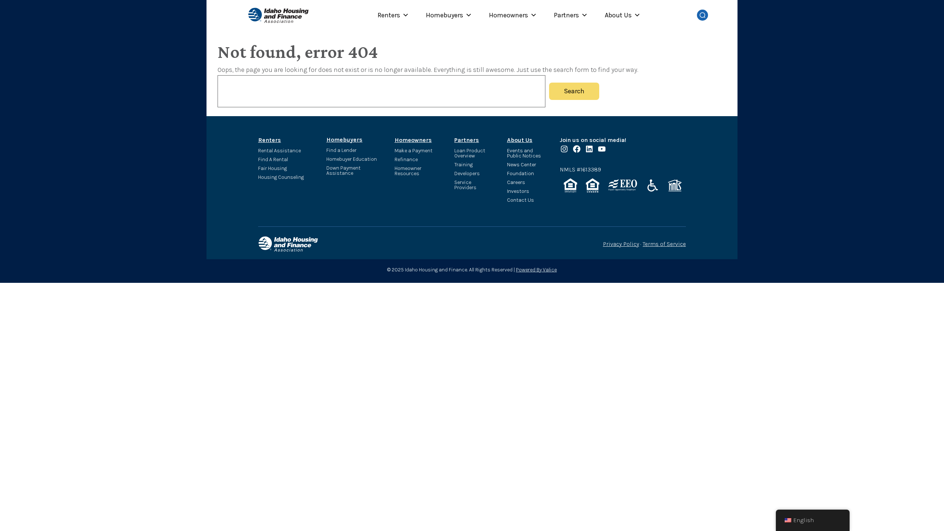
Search (574, 91)
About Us (618, 15)
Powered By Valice (536, 270)
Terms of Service (664, 243)
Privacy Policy (621, 243)
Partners (566, 15)
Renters (389, 15)
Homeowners (508, 15)
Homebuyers (444, 15)
